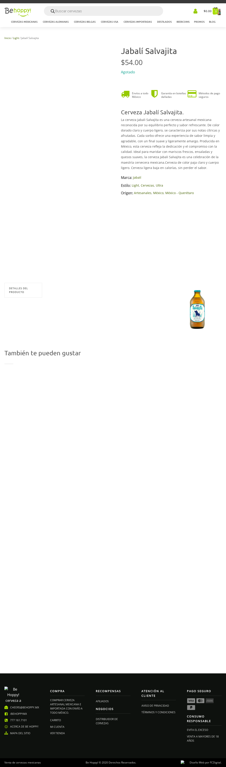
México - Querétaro (179, 193)
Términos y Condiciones (158, 712)
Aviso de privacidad (155, 706)
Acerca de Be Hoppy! (24, 726)
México (158, 193)
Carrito (55, 720)
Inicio (7, 38)
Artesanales (142, 193)
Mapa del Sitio (20, 733)
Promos (199, 22)
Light (16, 38)
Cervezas (147, 185)
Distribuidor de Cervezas (107, 721)
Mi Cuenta (57, 727)
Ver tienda (57, 733)
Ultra (159, 185)
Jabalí (137, 177)
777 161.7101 (18, 720)
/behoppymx (18, 714)
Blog (212, 22)
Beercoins (183, 22)
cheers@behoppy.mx (24, 707)
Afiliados (102, 701)
